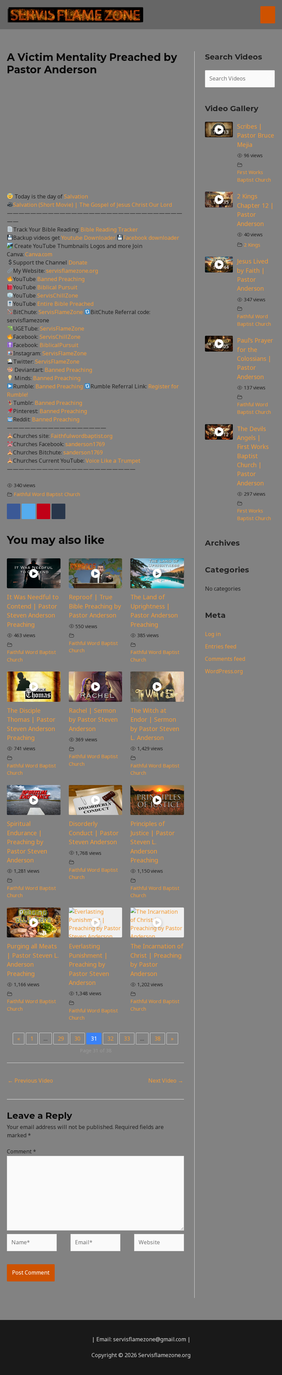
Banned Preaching (61, 279)
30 (77, 1038)
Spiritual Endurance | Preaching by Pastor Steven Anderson (27, 841)
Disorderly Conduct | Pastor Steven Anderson (94, 832)
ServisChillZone (57, 295)
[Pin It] (43, 511)
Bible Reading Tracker (109, 229)
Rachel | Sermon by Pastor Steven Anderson (93, 719)
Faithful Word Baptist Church (47, 494)
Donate (77, 262)
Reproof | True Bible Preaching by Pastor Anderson (95, 606)
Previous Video (30, 1080)
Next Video (165, 1080)
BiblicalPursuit (59, 345)
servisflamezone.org (72, 271)
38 (157, 1038)
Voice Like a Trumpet (113, 460)
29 (61, 1038)
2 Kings (252, 244)
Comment (21, 1151)
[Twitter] (28, 511)
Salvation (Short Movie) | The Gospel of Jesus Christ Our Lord (92, 204)
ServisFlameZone (61, 312)
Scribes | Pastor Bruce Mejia (255, 135)
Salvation (76, 196)
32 (110, 1038)
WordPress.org (224, 671)
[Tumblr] (58, 511)
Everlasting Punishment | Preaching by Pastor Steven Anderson (89, 964)
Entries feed (220, 646)
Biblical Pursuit (57, 287)
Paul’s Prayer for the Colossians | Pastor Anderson (255, 358)
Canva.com (38, 254)
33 (127, 1038)
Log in (213, 634)
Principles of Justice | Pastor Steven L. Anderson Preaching (152, 841)
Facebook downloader (151, 237)
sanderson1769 (85, 444)
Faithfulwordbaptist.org (81, 436)
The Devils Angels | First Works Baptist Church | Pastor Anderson (253, 456)
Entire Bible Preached (65, 304)
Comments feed (225, 659)
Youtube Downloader (89, 237)
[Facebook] (13, 511)
